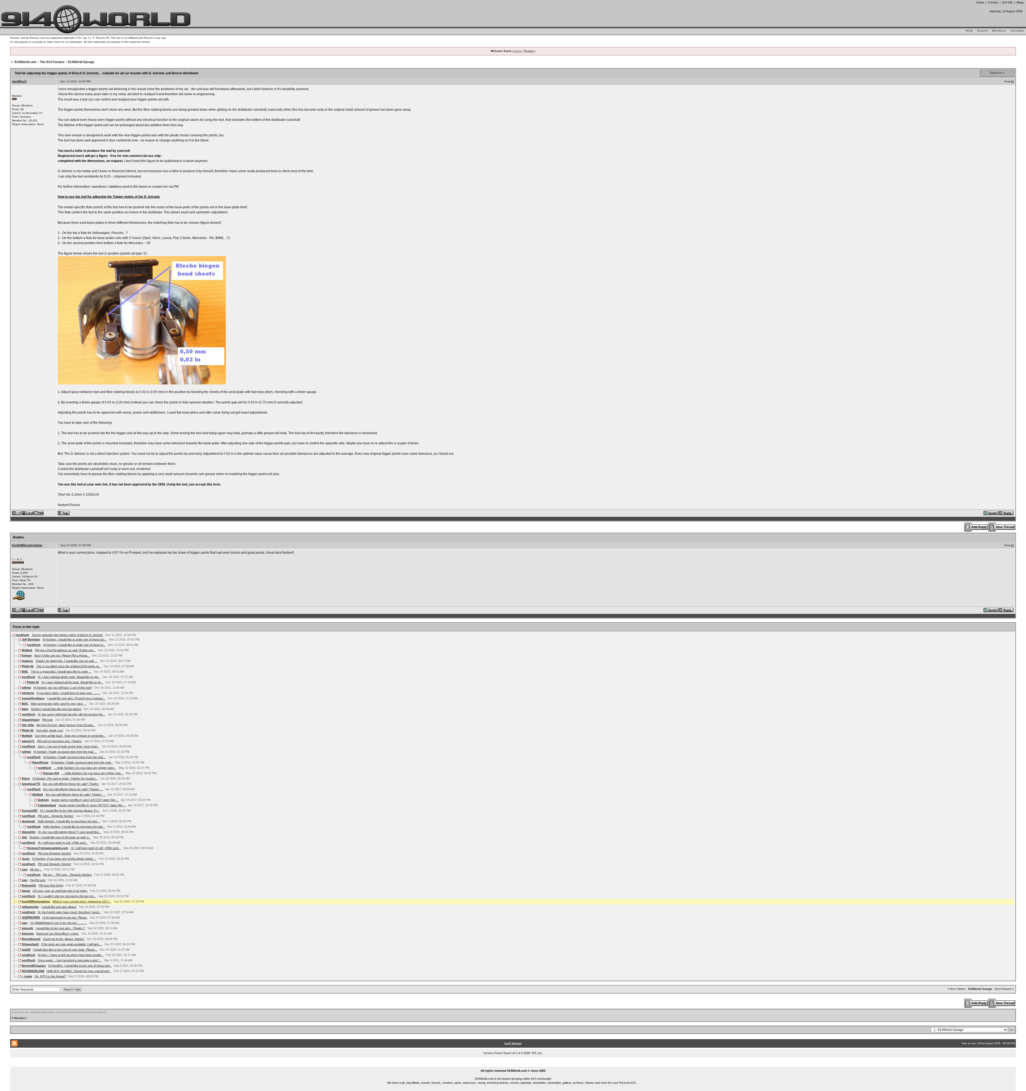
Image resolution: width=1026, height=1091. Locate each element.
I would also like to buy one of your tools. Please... (65, 949)
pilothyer (28, 693)
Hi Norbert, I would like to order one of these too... (74, 639)
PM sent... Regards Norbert (55, 816)
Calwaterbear (47, 805)
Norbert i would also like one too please (56, 709)
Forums (993, 2)
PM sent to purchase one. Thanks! (59, 741)
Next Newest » (1004, 988)
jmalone (27, 660)
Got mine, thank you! (49, 730)
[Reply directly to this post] (1006, 512)
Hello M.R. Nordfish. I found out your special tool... (78, 971)
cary (25, 869)
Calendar (1017, 30)
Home (980, 2)
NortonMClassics (34, 965)
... (513, 1064)
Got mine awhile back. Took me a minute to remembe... (70, 735)
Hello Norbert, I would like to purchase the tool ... (68, 821)
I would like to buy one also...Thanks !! (60, 928)
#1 (1012, 81)
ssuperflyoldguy (33, 698)
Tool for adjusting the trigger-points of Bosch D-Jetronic (67, 635)
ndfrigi (26, 687)
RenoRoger (40, 762)
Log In (518, 50)
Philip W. (28, 666)
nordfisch (19, 81)
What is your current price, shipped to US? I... (81, 901)
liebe (25, 709)
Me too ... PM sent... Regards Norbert (67, 874)
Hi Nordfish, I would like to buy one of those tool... (80, 965)
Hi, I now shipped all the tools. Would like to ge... (72, 682)
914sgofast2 (30, 944)
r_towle (27, 976)
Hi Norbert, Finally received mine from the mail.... (74, 757)
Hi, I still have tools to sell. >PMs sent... (63, 842)
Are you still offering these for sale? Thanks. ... (73, 789)
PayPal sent (37, 880)
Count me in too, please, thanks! (63, 938)
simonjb (27, 928)
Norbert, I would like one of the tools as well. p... (60, 837)
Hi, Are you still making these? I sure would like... (69, 832)
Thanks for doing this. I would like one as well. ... (66, 660)
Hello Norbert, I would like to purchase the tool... (74, 826)
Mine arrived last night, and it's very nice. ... (59, 703)
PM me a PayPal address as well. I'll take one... (65, 650)
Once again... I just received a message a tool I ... (70, 960)
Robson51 (29, 885)
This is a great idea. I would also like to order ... (61, 671)
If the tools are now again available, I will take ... (71, 944)
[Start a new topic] (1002, 526)
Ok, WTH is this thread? (50, 976)
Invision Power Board (497, 1053)
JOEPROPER (31, 917)
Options (995, 72)
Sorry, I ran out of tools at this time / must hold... (68, 746)
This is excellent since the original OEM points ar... (68, 666)
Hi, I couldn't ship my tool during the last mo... (67, 896)
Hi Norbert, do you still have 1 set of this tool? (62, 687)
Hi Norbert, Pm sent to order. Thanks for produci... (65, 778)
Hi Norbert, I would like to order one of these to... (74, 644)
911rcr (26, 778)
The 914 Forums (52, 62)
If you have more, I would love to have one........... (68, 693)
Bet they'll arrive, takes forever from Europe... (65, 725)
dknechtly (29, 832)
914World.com (25, 62)
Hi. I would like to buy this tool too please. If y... (70, 810)
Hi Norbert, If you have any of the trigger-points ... (64, 858)
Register (529, 50)
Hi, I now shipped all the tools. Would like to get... (69, 676)
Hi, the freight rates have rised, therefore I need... (69, 912)
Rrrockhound (31, 938)
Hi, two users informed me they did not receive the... (71, 714)
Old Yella (28, 725)
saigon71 (28, 741)
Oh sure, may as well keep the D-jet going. (60, 890)
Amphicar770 (31, 783)
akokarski (28, 821)
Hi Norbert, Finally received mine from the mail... (82, 762)
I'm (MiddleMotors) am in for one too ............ (58, 922)
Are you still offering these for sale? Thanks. (70, 783)
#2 (1012, 545)
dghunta (28, 933)
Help (969, 30)
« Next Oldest (956, 988)
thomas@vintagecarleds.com (47, 848)
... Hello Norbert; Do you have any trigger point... (85, 767)
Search (982, 30)
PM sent (47, 719)
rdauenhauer (31, 719)
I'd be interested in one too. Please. (64, 917)
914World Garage (81, 62)
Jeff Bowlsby (31, 639)
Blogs (1020, 2)
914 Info (1007, 2)
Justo (26, 858)
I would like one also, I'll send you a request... (76, 698)
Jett (24, 837)
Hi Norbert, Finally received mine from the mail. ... (65, 751)
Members (999, 30)
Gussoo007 (30, 810)
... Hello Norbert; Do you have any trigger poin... (92, 773)
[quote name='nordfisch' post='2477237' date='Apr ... (85, 799)
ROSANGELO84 (33, 971)
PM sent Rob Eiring (50, 885)
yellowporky (30, 906)
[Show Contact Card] (28, 512)
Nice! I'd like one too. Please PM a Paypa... (62, 655)
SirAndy (43, 799)
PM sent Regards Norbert (54, 853)
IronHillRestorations (27, 545)
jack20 (26, 949)
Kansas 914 (51, 773)
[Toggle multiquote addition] (991, 512)
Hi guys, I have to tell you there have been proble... (70, 955)
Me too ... (36, 869)
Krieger (27, 655)
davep (26, 890)
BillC (25, 671)
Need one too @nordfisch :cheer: (57, 933)
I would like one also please (58, 906)
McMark (27, 650)
